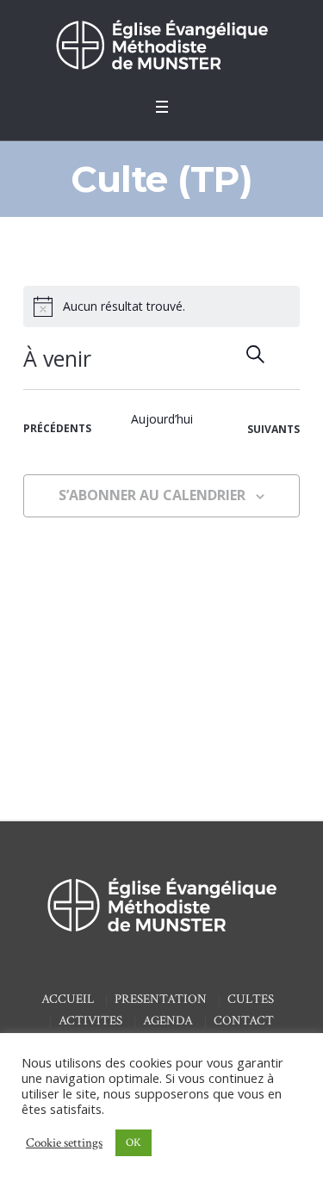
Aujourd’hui (162, 419)
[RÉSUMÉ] (287, 354)
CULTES (250, 999)
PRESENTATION (161, 999)
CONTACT (244, 1020)
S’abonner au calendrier (152, 495)
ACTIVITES (90, 1020)
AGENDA (168, 1020)
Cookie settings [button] (64, 1143)
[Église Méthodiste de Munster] (161, 44)
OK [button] (133, 1143)
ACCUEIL (67, 999)
